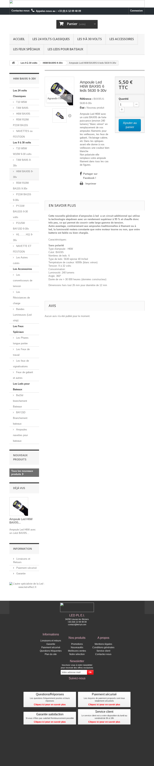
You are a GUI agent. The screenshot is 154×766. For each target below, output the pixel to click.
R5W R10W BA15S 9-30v (21, 185)
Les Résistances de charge (21, 298)
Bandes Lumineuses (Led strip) (22, 315)
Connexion (136, 10)
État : (83, 107)
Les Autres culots (20, 260)
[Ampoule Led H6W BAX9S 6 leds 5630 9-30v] (59, 115)
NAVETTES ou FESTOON (22, 134)
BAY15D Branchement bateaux (20, 418)
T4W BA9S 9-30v (22, 162)
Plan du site (51, 654)
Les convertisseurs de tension (22, 280)
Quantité (123, 98)
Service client (103, 651)
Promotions (77, 644)
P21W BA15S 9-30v (22, 197)
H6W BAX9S (22, 113)
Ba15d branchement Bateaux (20, 401)
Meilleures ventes (77, 651)
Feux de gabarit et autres (23, 375)
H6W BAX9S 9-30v (23, 174)
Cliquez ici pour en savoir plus (50, 704)
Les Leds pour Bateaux (65, 49)
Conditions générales (103, 647)
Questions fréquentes (51, 651)
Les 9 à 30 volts (89, 39)
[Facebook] (77, 684)
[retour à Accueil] (13, 63)
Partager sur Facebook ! (90, 175)
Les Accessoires (121, 39)
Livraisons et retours (50, 640)
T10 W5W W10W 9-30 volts (22, 151)
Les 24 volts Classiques (51, 39)
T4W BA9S (21, 107)
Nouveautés (77, 647)
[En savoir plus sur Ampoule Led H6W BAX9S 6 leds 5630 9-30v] (18, 506)
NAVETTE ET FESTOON (22, 249)
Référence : (86, 98)
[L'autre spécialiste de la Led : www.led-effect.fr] (27, 585)
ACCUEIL (19, 39)
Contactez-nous (20, 10)
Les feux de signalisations (21, 363)
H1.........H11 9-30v (23, 237)
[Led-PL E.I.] (30, 28)
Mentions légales (103, 644)
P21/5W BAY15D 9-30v (21, 226)
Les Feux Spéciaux (26, 49)
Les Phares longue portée (21, 340)
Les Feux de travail (21, 352)
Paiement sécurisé (26, 567)
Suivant (70, 115)
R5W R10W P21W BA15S (21, 122)
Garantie (21, 573)
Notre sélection (77, 654)
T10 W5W (21, 102)
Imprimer (90, 183)
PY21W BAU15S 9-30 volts (20, 211)
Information (22, 548)
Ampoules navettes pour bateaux (20, 435)
